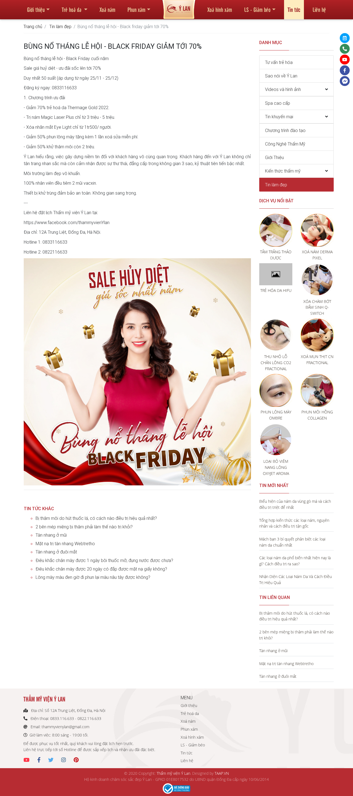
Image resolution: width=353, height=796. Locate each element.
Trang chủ (32, 26)
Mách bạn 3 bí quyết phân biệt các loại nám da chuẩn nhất (292, 542)
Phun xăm (136, 9)
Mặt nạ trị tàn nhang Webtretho (65, 543)
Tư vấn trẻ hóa (279, 62)
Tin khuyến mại (279, 116)
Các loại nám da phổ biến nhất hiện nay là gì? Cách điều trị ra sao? (295, 560)
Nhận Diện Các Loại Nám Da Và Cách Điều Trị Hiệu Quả (295, 579)
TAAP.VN (222, 773)
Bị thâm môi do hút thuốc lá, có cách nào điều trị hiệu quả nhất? (96, 518)
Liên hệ (319, 9)
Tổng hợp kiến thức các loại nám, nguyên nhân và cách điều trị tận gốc (294, 523)
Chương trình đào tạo (285, 130)
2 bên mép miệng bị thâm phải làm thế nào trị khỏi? (84, 526)
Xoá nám (107, 9)
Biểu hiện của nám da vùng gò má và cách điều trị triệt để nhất (295, 504)
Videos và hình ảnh (283, 89)
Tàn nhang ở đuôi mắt (56, 552)
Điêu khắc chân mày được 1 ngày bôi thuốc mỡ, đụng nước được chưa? (104, 560)
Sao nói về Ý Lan (281, 76)
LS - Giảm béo (257, 9)
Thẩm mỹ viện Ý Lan (173, 773)
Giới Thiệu (274, 157)
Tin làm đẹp (60, 26)
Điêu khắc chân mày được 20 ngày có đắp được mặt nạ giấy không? (101, 569)
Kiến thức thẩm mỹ (283, 171)
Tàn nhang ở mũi (51, 535)
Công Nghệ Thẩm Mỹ (285, 144)
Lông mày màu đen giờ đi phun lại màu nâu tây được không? (93, 577)
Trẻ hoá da (72, 9)
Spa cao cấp (277, 103)
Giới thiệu (36, 9)
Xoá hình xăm (219, 9)
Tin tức (294, 9)
